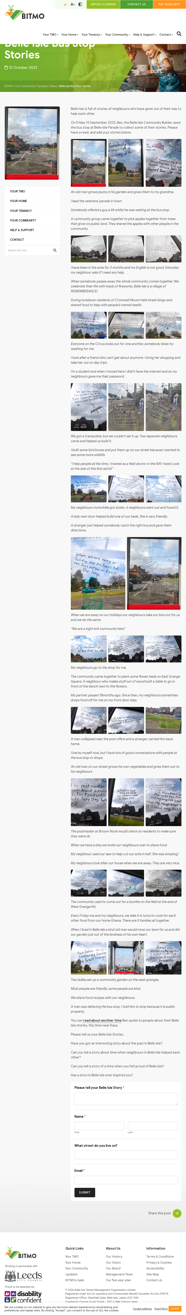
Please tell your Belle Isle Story (99, 1088)
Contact (17, 240)
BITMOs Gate (74, 1280)
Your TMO (17, 191)
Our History (114, 1256)
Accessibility (155, 1268)
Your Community (23, 220)
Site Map (152, 1274)
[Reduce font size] (65, 4)
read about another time (102, 1020)
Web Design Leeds (126, 1301)
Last (130, 1132)
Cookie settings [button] (142, 1308)
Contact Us (154, 1280)
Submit (85, 1192)
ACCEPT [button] (175, 1308)
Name (80, 1117)
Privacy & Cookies (159, 1262)
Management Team (119, 1274)
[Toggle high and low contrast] (80, 4)
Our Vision (113, 1262)
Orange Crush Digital (91, 1301)
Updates (71, 1274)
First (76, 1132)
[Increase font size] (72, 4)
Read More (161, 1308)
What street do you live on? (95, 1146)
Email (79, 1171)
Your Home (18, 201)
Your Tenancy (21, 211)
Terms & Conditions (160, 1256)
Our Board (113, 1268)
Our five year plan (118, 1280)
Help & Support (22, 230)
